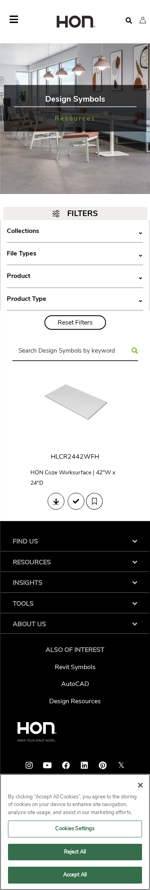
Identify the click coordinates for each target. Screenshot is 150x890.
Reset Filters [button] (75, 322)
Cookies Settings (74, 828)
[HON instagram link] (29, 765)
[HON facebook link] (66, 765)
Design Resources (75, 701)
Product (75, 276)
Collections (75, 231)
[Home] (75, 22)
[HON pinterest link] (103, 765)
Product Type (75, 299)
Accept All (75, 874)
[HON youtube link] (48, 765)
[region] (75, 832)
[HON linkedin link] (84, 765)
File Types (75, 253)
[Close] (140, 785)
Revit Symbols (75, 667)
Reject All (75, 851)
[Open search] (129, 20)
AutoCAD (75, 684)
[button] (143, 20)
